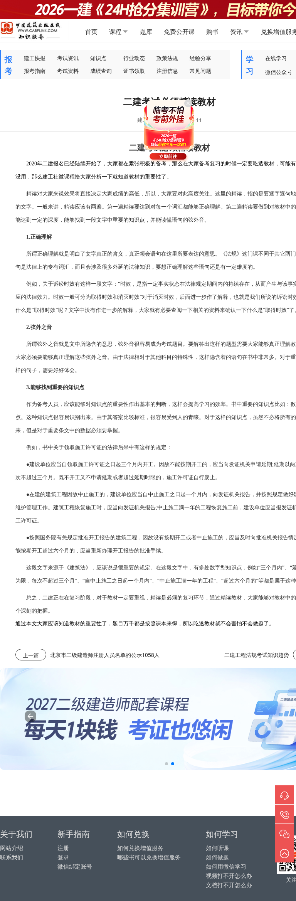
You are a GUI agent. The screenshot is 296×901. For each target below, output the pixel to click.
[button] (166, 763)
